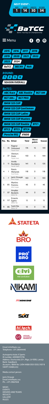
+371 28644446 (19, 350)
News (5, 387)
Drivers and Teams (12, 392)
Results (7, 395)
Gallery (7, 397)
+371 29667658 (12, 382)
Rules (6, 400)
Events (6, 390)
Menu (11, 41)
